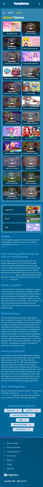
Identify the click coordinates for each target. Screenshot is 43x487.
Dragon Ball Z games (26, 393)
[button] (39, 4)
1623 (36, 410)
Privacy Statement (13, 447)
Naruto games (6, 395)
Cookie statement (13, 452)
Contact (9, 464)
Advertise (10, 469)
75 (25, 420)
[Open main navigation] (4, 4)
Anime (18, 13)
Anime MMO (5, 279)
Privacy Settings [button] (12, 443)
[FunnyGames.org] (4, 13)
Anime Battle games (8, 275)
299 (17, 410)
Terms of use (11, 456)
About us (10, 460)
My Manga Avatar (24, 244)
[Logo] (21, 4)
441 (29, 429)
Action (10, 13)
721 (30, 425)
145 (31, 415)
